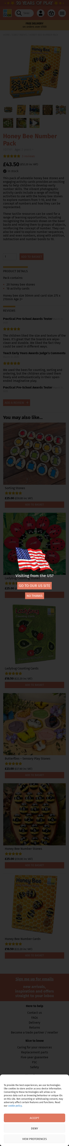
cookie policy (15, 1105)
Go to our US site (34, 585)
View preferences (34, 1139)
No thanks (35, 596)
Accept (34, 1118)
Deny (34, 1128)
